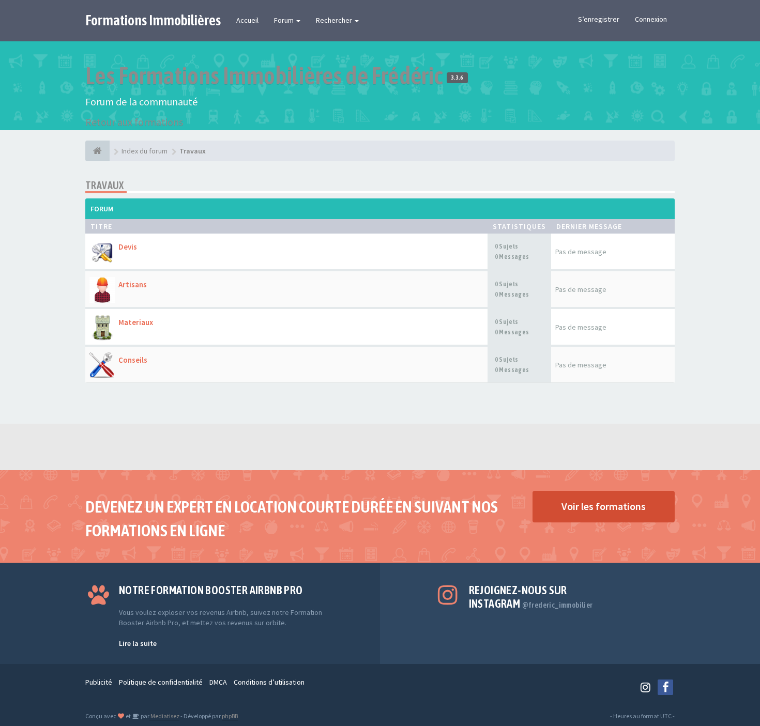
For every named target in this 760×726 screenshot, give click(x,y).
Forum (284, 20)
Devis (127, 247)
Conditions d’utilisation (269, 682)
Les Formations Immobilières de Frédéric (266, 75)
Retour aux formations (134, 121)
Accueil (247, 20)
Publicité (98, 682)
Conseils (132, 360)
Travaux (104, 185)
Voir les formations (603, 506)
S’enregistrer (598, 19)
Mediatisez (164, 716)
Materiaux (135, 322)
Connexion (651, 19)
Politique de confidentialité (161, 682)
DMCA (218, 682)
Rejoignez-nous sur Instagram (531, 596)
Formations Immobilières (153, 20)
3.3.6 (457, 77)
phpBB (230, 716)
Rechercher (335, 20)
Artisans (132, 284)
